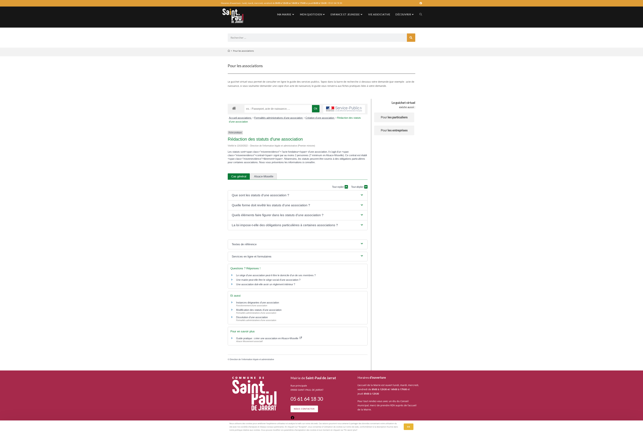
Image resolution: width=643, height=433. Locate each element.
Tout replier (338, 186)
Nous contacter (304, 408)
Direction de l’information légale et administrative (252, 359)
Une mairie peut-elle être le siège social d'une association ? (268, 279)
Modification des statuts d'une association (258, 309)
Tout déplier (357, 186)
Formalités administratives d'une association (278, 117)
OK (408, 426)
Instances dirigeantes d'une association (257, 302)
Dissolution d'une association (252, 317)
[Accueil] (229, 50)
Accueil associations (240, 117)
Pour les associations (243, 50)
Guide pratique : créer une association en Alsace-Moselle (267, 338)
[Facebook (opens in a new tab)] (420, 3)
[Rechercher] (411, 37)
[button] (297, 195)
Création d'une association (320, 117)
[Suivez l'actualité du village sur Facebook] (293, 418)
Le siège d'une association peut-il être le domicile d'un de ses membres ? (276, 275)
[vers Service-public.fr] (344, 109)
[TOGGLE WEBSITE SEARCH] (420, 14)
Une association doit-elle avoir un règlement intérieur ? (265, 284)
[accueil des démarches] (234, 108)
